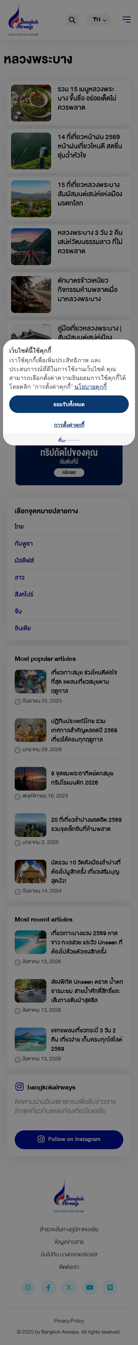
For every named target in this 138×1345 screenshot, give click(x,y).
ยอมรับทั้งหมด (69, 404)
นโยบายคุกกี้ (90, 386)
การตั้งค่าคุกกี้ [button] (69, 424)
